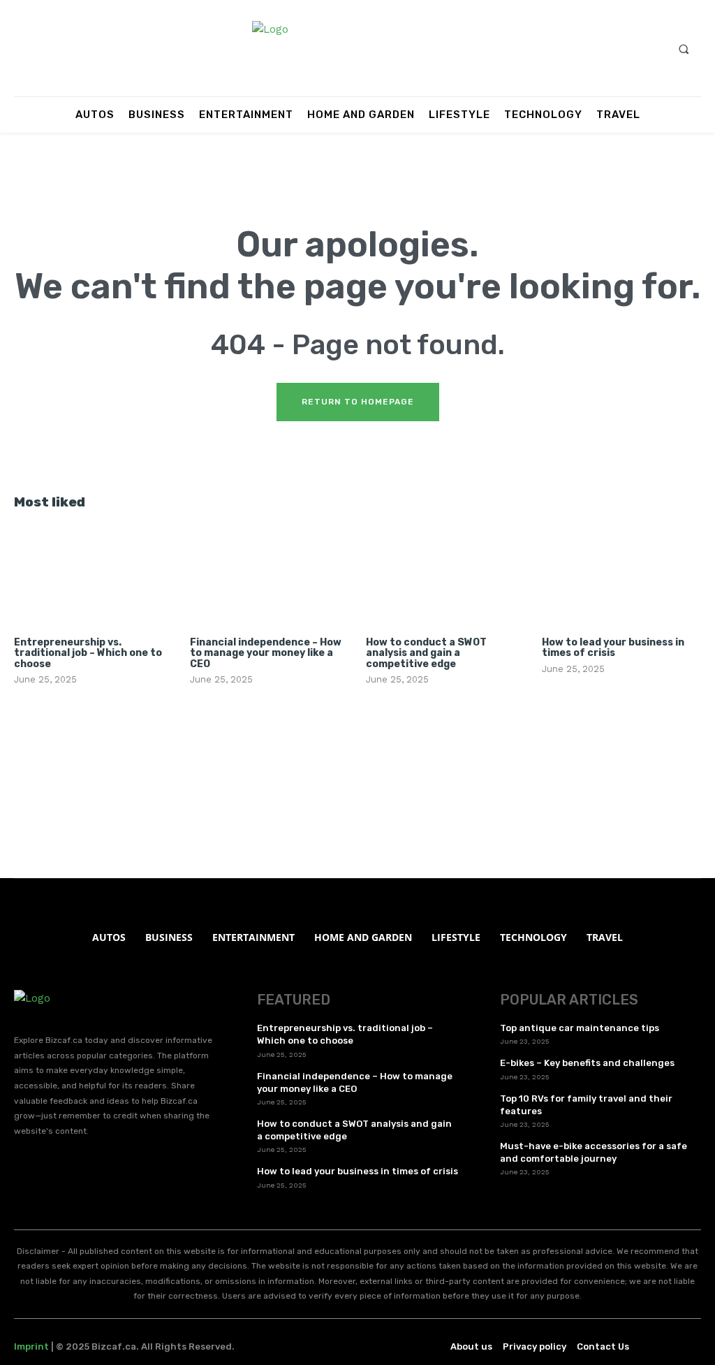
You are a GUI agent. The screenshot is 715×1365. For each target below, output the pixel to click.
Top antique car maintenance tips (579, 1028)
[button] (683, 48)
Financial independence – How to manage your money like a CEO (265, 653)
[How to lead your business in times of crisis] (621, 576)
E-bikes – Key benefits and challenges (587, 1063)
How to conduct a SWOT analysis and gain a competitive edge (426, 653)
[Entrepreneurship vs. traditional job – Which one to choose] (93, 576)
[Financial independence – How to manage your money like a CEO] (269, 576)
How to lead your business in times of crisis (613, 647)
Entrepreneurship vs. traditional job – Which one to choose (88, 653)
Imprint (31, 1346)
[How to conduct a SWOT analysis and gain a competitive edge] (445, 576)
